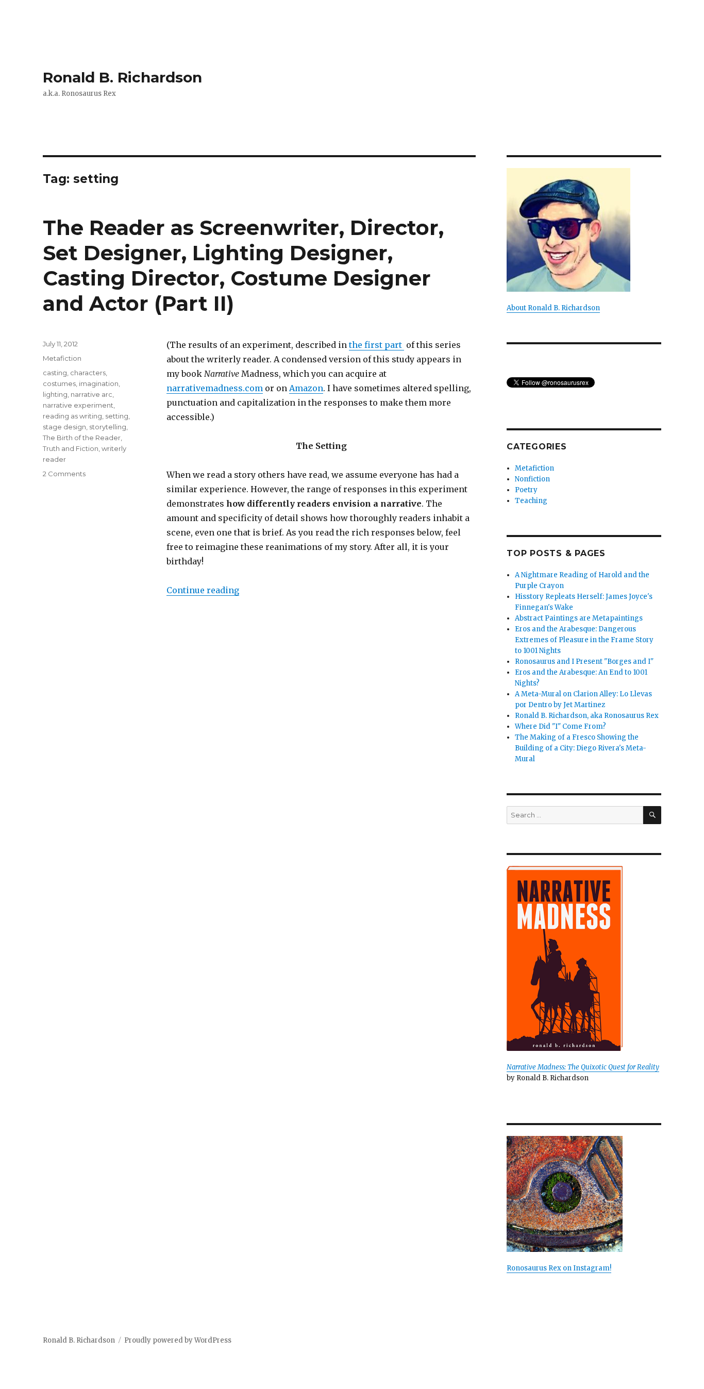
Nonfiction (532, 479)
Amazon (306, 388)
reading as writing (72, 416)
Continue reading (202, 590)
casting (55, 373)
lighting (55, 394)
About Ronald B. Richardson (553, 308)
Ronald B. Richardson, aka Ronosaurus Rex (587, 715)
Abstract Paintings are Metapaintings (579, 618)
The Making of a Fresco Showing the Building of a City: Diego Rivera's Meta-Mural (580, 748)
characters (88, 373)
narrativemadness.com (214, 388)
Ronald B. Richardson (122, 77)
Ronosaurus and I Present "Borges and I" (584, 661)
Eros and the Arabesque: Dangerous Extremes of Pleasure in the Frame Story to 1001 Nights (584, 640)
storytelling (107, 427)
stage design (64, 427)
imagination (99, 383)
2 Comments (64, 474)
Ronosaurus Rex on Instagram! (559, 1268)
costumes (59, 383)
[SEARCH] (652, 815)
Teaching (531, 500)
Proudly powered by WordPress (177, 1340)
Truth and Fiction (70, 448)
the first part (376, 345)
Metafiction (62, 358)
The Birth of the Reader (82, 437)
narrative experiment (78, 405)
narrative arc (91, 394)
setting (116, 416)
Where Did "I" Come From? (560, 726)
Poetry (526, 490)
